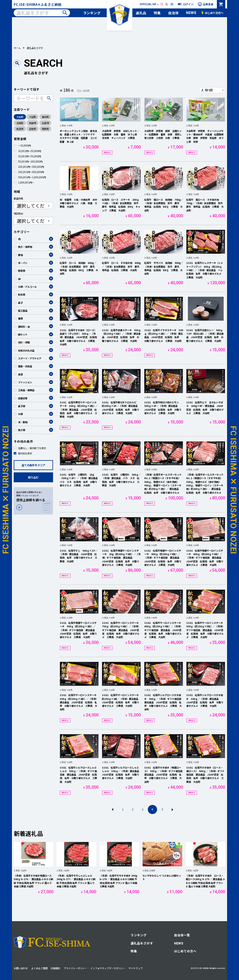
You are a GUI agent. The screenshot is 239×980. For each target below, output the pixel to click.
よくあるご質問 (39, 968)
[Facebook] (172, 4)
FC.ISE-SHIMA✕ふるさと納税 (37, 4)
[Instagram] (161, 4)
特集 (157, 12)
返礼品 (141, 12)
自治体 (173, 12)
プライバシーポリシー (75, 968)
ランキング (92, 12)
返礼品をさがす (142, 943)
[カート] (221, 4)
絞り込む (33, 477)
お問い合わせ (21, 968)
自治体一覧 (182, 935)
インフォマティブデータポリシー (107, 968)
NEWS (191, 13)
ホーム (17, 48)
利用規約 (55, 968)
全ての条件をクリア (33, 465)
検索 (65, 13)
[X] (166, 4)
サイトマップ (136, 968)
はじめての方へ (185, 951)
